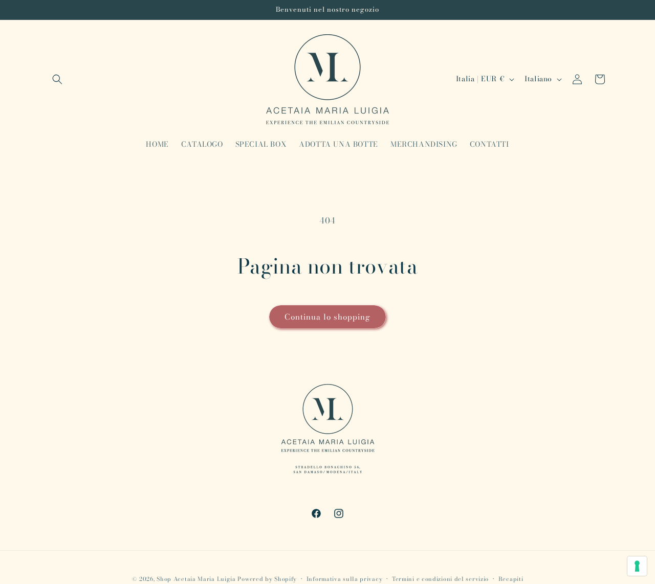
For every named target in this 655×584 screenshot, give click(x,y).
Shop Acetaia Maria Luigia (196, 579)
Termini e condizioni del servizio (440, 578)
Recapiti (510, 578)
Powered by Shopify (267, 579)
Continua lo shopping (327, 317)
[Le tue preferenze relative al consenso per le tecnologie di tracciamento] (637, 566)
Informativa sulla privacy (345, 578)
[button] (57, 79)
